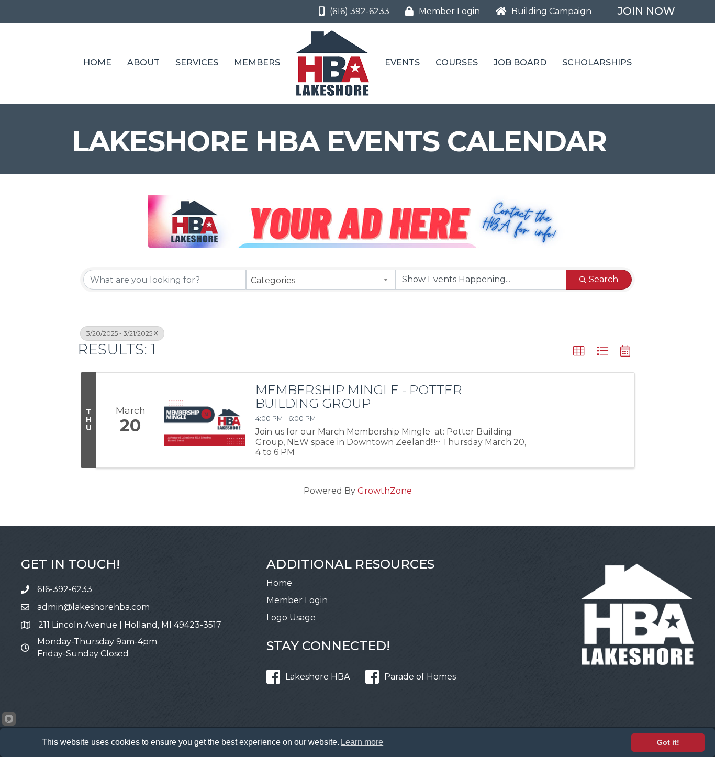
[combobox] (320, 280)
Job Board (520, 63)
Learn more (362, 742)
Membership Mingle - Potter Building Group (358, 397)
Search (603, 279)
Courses (456, 63)
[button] (578, 351)
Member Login (297, 600)
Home (97, 63)
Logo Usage (291, 617)
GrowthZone (385, 491)
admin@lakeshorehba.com (93, 607)
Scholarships (597, 63)
